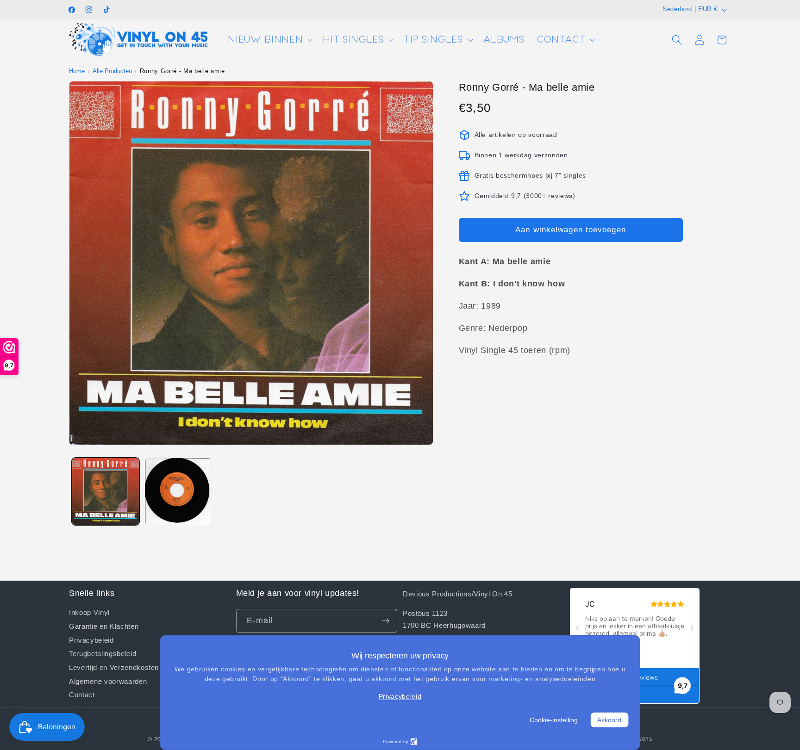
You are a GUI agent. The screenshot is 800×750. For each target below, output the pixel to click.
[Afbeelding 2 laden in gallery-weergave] (178, 491)
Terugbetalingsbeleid (102, 653)
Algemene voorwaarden (108, 681)
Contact (82, 694)
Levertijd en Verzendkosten (114, 667)
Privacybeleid (91, 639)
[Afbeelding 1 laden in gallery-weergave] (105, 491)
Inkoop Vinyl (89, 612)
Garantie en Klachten (103, 626)
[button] (269, 40)
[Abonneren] (386, 621)
